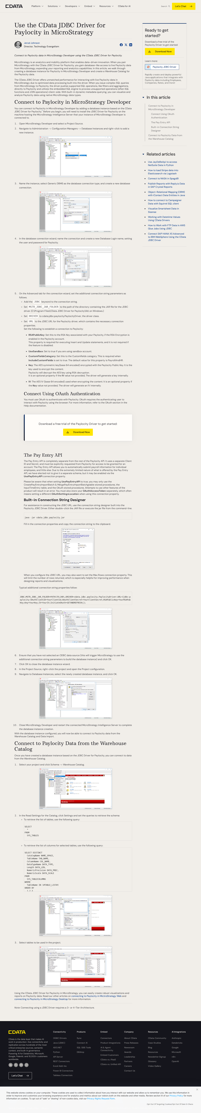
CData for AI (124, 6)
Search (164, 6)
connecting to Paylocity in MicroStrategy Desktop (41, 999)
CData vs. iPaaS (108, 1059)
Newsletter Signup (157, 1056)
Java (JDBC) (59, 1042)
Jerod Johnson (32, 42)
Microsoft (176, 1052)
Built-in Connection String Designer (165, 129)
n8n (173, 1056)
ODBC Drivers (60, 1038)
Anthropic (176, 1038)
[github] (21, 1065)
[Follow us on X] (125, 44)
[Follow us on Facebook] (121, 44)
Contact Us (129, 1070)
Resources (153, 1052)
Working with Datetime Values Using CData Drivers (164, 218)
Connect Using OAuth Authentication (162, 115)
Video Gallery (154, 1066)
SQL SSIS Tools (84, 1047)
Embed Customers (109, 1055)
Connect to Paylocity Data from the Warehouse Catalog (165, 137)
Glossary (152, 1061)
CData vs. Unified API (110, 1064)
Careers (128, 1066)
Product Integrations (110, 1042)
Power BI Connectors (63, 1070)
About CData (130, 1038)
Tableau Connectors (62, 1075)
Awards (127, 1052)
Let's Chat (180, 6)
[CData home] (16, 6)
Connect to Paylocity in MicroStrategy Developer (161, 107)
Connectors (106, 1038)
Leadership (129, 1056)
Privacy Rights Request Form (101, 1098)
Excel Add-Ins (60, 1066)
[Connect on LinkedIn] (130, 44)
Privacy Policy (176, 1095)
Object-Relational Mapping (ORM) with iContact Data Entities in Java (166, 193)
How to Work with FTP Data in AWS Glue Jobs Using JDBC (166, 227)
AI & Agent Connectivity (106, 1049)
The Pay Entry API (160, 122)
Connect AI (82, 1042)
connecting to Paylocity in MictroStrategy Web (96, 996)
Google (175, 1047)
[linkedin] (11, 1065)
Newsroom (129, 1047)
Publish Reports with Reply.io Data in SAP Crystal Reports (166, 185)
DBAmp (80, 1052)
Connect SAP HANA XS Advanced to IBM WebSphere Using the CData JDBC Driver (167, 237)
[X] (16, 1065)
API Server (58, 1056)
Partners (128, 1061)
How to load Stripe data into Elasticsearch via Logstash (163, 172)
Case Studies (154, 1042)
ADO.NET (57, 1047)
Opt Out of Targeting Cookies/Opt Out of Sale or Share (170, 1104)
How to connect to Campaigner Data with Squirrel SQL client (165, 202)
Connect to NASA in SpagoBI (163, 178)
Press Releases (131, 1042)
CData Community (157, 1038)
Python (56, 1052)
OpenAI (175, 1061)
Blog (150, 1047)
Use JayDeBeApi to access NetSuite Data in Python (162, 163)
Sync (79, 1038)
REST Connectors (61, 1061)
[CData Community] (26, 1065)
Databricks (177, 1042)
